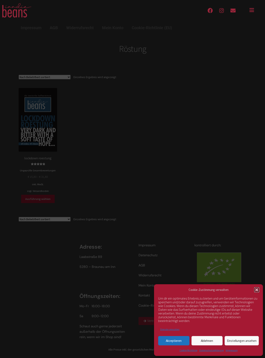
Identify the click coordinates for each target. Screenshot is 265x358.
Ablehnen (207, 341)
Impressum (232, 350)
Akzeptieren (174, 341)
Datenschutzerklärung (211, 350)
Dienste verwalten (169, 329)
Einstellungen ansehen (242, 341)
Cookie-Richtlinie (188, 350)
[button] (257, 290)
